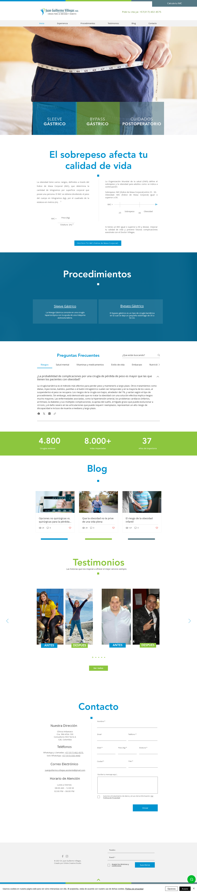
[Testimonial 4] (101, 657)
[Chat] (191, 879)
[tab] (44, 364)
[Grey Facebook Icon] (62, 856)
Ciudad (100, 761)
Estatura (142, 748)
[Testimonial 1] (95, 657)
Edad (99, 748)
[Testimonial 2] (98, 657)
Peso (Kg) (122, 748)
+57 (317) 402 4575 (74, 752)
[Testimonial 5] (104, 657)
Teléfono (131, 734)
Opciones (172, 888)
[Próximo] (190, 621)
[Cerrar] (193, 889)
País (130, 761)
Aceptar (185, 888)
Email (99, 734)
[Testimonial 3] (92, 657)
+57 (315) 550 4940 (71, 755)
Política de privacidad (134, 888)
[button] (38, 413)
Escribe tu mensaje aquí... (108, 774)
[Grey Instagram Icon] (67, 856)
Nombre (100, 721)
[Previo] (7, 621)
